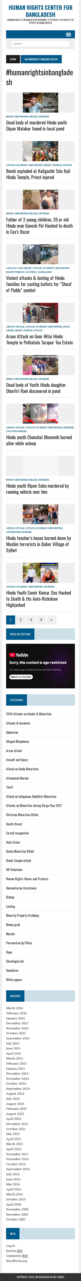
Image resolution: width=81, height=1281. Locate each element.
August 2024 (15, 1093)
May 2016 (13, 1184)
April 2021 (13, 1139)
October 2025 (16, 1033)
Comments (17, 1255)
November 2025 (17, 1028)
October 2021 (16, 1129)
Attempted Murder (18, 532)
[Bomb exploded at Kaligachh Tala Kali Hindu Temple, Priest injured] (40, 158)
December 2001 (17, 1214)
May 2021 (13, 1134)
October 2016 (16, 1164)
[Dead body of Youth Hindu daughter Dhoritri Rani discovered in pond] (40, 372)
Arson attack (15, 326)
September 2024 (18, 1088)
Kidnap (10, 897)
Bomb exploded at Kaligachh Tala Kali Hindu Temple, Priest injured (38, 173)
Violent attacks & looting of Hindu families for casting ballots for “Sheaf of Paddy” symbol (39, 283)
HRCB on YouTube (20, 634)
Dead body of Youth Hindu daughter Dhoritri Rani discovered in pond (36, 387)
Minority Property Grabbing (22, 915)
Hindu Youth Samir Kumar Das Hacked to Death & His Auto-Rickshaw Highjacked (38, 598)
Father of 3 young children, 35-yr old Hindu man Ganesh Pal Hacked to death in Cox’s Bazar (39, 225)
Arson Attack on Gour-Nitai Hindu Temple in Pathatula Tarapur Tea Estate (39, 339)
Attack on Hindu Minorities (24, 165)
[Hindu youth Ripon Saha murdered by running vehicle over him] (40, 473)
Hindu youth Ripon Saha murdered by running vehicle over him (37, 488)
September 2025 (18, 1038)
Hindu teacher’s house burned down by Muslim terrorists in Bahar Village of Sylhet (38, 544)
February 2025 (16, 1063)
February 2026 (16, 1013)
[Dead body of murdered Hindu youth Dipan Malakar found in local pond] (40, 110)
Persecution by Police (19, 943)
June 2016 (13, 1179)
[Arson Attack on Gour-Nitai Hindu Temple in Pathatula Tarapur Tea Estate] (40, 320)
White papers (14, 979)
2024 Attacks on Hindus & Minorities (29, 714)
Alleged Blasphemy (17, 741)
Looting (31, 271)
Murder (44, 116)
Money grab (13, 924)
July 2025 (12, 1043)
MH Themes (58, 1277)
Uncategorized (16, 431)
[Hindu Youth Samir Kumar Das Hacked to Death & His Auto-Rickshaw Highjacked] (40, 580)
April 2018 (13, 1149)
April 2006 (13, 1204)
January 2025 (15, 1068)
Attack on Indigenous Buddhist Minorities (31, 796)
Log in (10, 1245)
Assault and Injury (18, 268)
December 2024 (17, 1073)
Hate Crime (13, 842)
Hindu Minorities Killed (22, 116)
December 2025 (17, 1023)
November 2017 (17, 1154)
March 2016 (14, 1194)
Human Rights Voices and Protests (27, 878)
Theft (9, 787)
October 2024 (16, 1083)
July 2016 (12, 1174)
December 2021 (17, 1124)
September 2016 (18, 1169)
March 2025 (14, 1058)
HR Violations (14, 869)
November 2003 (17, 1209)
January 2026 (15, 1018)
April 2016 (13, 1189)
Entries (14, 1251)
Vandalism (45, 271)
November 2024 (17, 1078)
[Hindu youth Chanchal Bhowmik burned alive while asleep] (40, 421)
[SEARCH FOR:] (40, 43)
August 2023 (15, 1104)
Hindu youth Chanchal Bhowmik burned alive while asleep (39, 440)
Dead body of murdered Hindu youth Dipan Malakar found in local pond (36, 125)
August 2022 (15, 1114)
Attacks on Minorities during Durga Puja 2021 (34, 805)
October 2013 (16, 1199)
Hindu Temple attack (58, 165)
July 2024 (12, 1098)
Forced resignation (17, 833)
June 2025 (13, 1048)
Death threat (15, 271)
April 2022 (13, 1118)
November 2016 (17, 1159)
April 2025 (13, 1053)
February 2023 (16, 1108)
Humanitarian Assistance (21, 888)
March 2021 (14, 1144)
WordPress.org (16, 1261)
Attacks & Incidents (18, 723)
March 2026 (14, 1008)
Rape (9, 952)
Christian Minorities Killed (22, 814)
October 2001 (16, 1219)
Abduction (12, 732)
